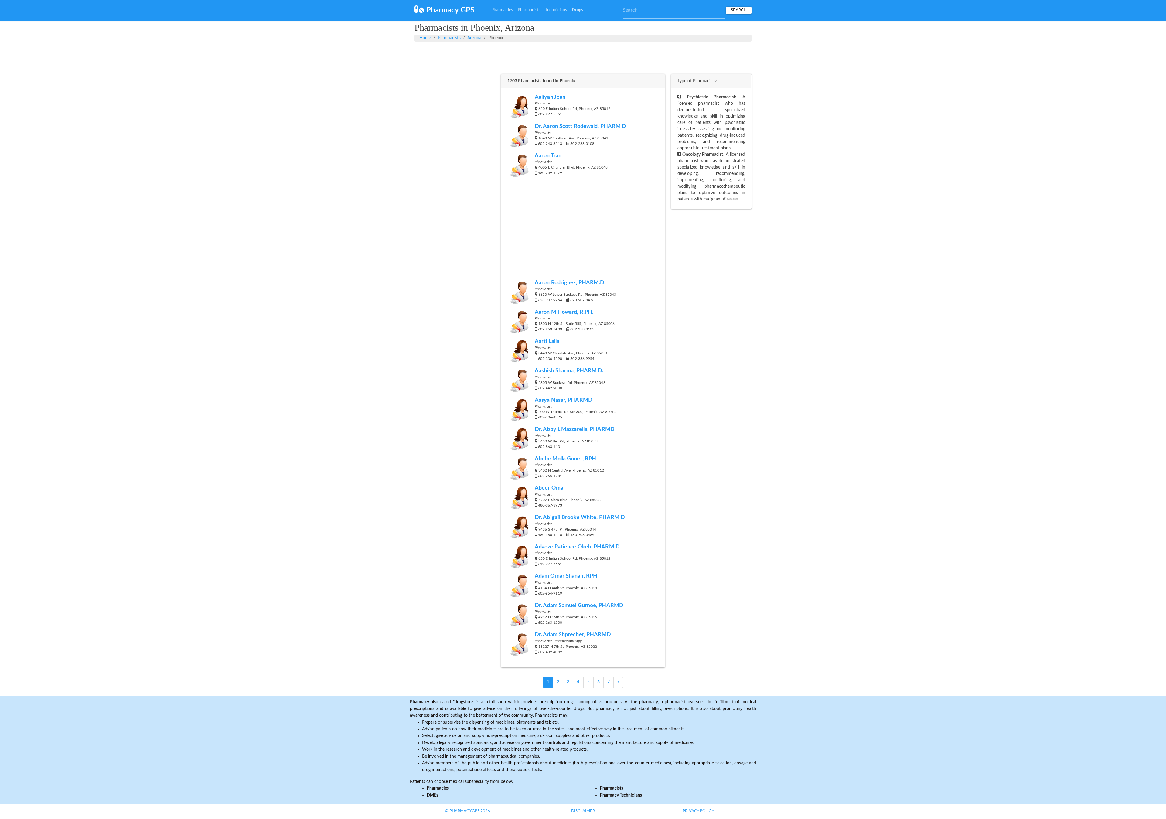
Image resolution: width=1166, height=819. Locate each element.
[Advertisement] (583, 56)
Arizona (474, 38)
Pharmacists (529, 10)
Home (425, 38)
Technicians (556, 10)
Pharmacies (502, 10)
